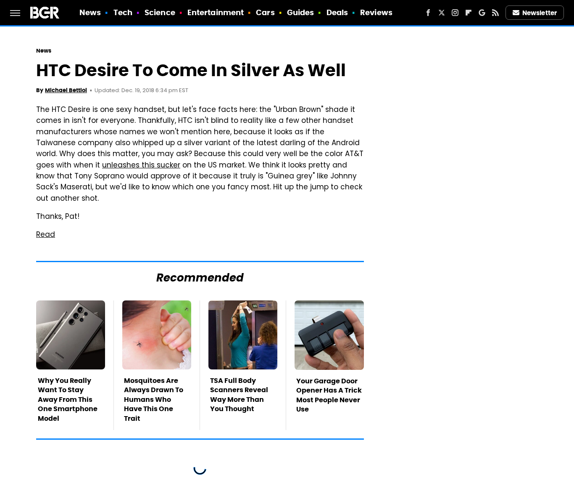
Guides (300, 12)
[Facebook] (428, 12)
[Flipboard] (468, 12)
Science (160, 12)
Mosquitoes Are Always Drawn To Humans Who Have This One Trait (153, 399)
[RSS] (495, 12)
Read (45, 235)
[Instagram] (455, 12)
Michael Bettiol (66, 90)
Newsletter (539, 13)
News (90, 12)
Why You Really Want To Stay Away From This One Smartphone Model (67, 399)
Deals (337, 12)
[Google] (482, 12)
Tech (122, 12)
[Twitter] (441, 12)
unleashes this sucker (141, 166)
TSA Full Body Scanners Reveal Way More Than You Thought (239, 394)
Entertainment (215, 12)
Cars (265, 12)
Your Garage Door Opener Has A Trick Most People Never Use (329, 395)
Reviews (376, 12)
